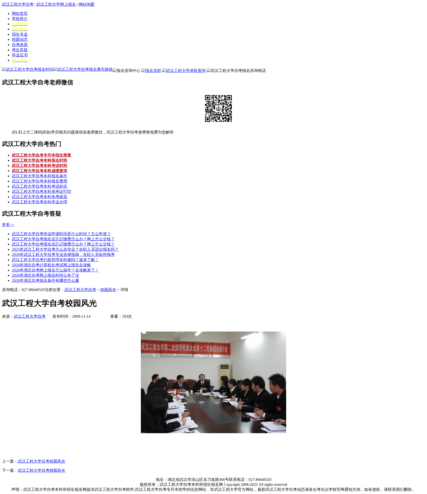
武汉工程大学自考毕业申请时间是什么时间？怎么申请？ (61, 234)
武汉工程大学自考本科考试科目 (39, 186)
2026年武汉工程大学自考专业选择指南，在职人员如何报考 (63, 254)
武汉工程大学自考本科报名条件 (39, 176)
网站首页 (20, 13)
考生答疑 (20, 50)
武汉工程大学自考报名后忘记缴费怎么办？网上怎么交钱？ (63, 239)
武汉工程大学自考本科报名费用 (39, 181)
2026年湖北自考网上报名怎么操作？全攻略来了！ (55, 270)
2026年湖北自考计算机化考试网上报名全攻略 (51, 265)
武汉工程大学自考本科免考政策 (39, 197)
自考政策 (20, 45)
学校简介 (20, 19)
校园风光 (108, 290)
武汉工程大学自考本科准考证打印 (41, 191)
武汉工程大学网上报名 (56, 4)
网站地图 (86, 4)
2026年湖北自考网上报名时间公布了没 (45, 275)
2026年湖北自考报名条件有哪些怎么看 (45, 280)
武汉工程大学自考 (18, 4)
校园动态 (20, 39)
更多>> (8, 225)
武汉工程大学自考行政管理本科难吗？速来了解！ (55, 260)
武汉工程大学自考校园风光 (41, 461)
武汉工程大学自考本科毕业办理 (39, 202)
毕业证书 (20, 55)
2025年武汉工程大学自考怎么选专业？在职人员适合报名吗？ (65, 249)
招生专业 (20, 34)
